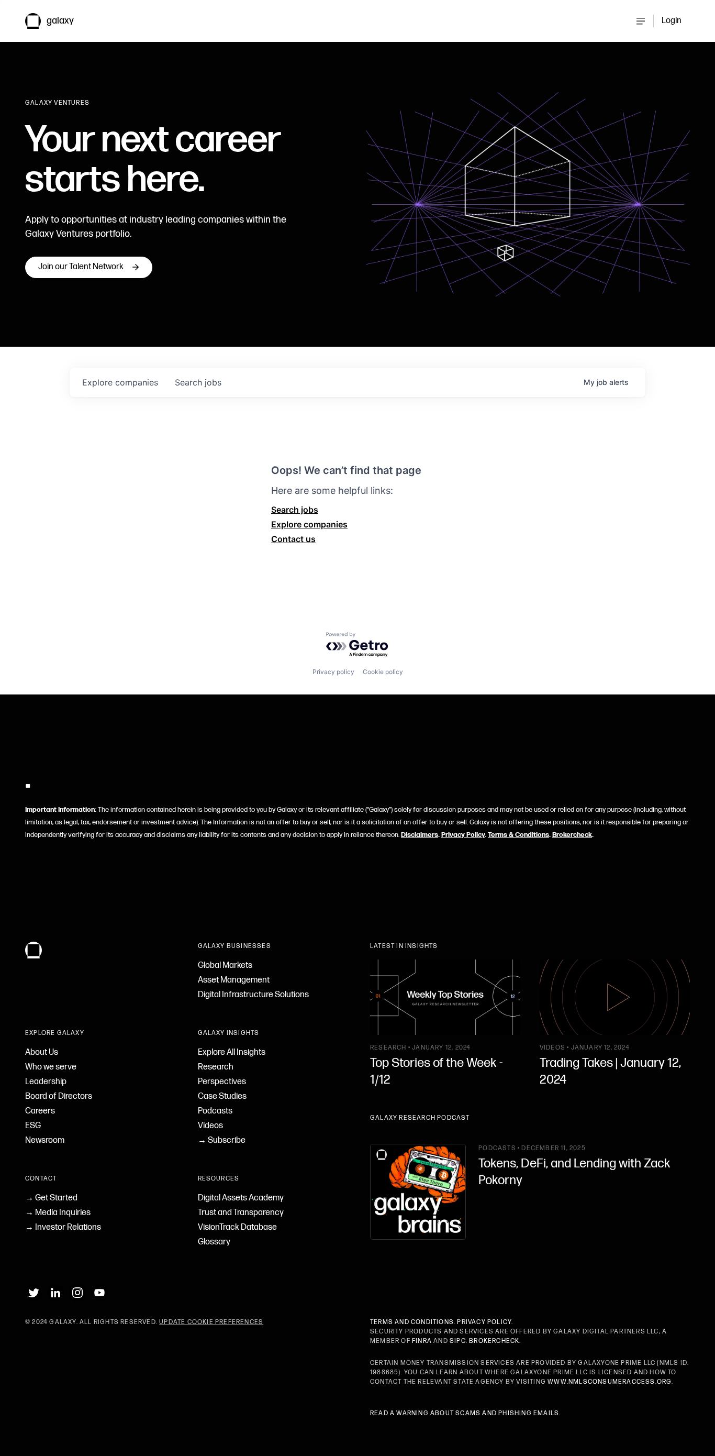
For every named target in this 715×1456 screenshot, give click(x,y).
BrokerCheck (494, 1341)
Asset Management (234, 980)
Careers (40, 1111)
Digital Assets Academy (241, 1198)
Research (215, 1067)
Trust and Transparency (241, 1213)
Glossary (214, 1242)
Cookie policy (383, 672)
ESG (33, 1126)
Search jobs (294, 509)
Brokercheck (572, 835)
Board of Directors (58, 1096)
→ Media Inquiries (58, 1213)
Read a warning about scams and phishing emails (464, 1413)
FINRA (422, 1341)
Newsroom (44, 1140)
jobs (198, 382)
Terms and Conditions (412, 1322)
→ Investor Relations (63, 1227)
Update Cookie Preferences (211, 1322)
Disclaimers (419, 835)
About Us (41, 1052)
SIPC (458, 1341)
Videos (210, 1126)
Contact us (293, 539)
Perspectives (222, 1082)
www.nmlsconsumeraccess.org (610, 1382)
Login (672, 21)
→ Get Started (51, 1198)
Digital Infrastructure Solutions (253, 995)
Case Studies (222, 1096)
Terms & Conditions (518, 835)
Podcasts (215, 1111)
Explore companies (309, 524)
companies (120, 382)
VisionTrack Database (237, 1227)
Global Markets (225, 965)
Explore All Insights (231, 1052)
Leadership (45, 1082)
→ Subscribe (221, 1140)
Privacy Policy (463, 835)
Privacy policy (333, 672)
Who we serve (50, 1067)
